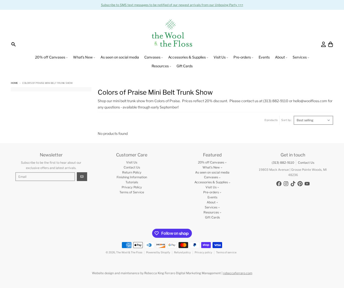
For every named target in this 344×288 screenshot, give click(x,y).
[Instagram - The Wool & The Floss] (286, 183)
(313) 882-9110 (283, 162)
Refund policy (182, 252)
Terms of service (226, 252)
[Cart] (330, 44)
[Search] (13, 44)
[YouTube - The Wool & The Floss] (307, 183)
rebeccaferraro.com (237, 273)
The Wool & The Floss (129, 252)
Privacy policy (203, 252)
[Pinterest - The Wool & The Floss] (300, 183)
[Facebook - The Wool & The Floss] (279, 183)
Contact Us (306, 162)
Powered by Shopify (158, 252)
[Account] (323, 44)
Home (14, 83)
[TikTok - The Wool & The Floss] (293, 183)
